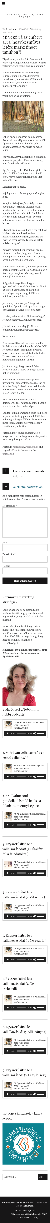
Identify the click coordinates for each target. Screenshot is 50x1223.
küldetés (15, 450)
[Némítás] (34, 733)
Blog (36, 1217)
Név (5, 542)
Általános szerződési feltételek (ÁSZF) (29, 1214)
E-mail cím (9, 554)
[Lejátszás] (7, 733)
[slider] (41, 733)
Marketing (36, 29)
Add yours (17, 476)
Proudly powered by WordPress (17, 1202)
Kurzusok (24, 1217)
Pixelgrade (28, 1206)
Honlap (6, 565)
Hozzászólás (9, 505)
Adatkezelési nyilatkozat (26, 1210)
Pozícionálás (8, 32)
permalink (8, 453)
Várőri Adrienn (10, 29)
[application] (25, 733)
